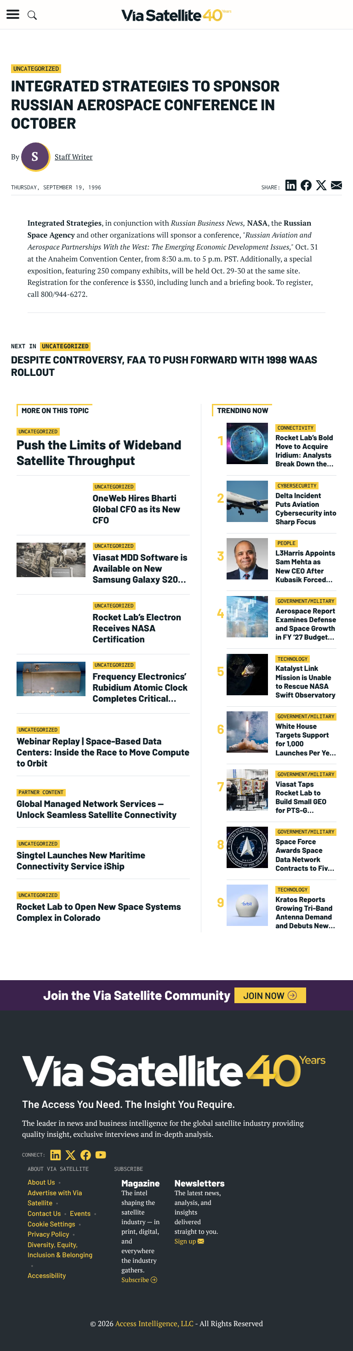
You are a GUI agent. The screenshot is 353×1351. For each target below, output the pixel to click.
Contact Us (44, 1213)
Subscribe (135, 1280)
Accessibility (47, 1276)
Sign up (186, 1241)
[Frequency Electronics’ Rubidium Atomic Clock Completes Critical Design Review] (51, 678)
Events (80, 1213)
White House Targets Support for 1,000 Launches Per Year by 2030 (305, 739)
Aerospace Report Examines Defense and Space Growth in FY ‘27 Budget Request (305, 624)
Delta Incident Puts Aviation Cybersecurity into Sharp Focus (305, 509)
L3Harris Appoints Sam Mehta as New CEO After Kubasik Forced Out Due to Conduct (305, 566)
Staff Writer (73, 157)
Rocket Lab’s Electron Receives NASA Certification (137, 627)
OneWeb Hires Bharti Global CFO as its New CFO (137, 508)
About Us (41, 1182)
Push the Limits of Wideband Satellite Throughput (99, 452)
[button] (13, 14)
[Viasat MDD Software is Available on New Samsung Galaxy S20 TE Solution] (51, 559)
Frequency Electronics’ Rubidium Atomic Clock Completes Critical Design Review (140, 687)
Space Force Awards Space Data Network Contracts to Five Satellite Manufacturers (303, 855)
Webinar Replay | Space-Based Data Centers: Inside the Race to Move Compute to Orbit (103, 751)
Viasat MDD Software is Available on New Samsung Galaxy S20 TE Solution (140, 568)
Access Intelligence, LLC (154, 1323)
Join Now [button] (265, 995)
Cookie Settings (51, 1224)
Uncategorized (36, 68)
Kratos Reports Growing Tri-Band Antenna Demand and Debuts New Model (303, 913)
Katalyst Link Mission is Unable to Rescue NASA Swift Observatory (305, 681)
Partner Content (41, 792)
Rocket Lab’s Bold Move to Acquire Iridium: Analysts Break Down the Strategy (304, 451)
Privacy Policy (48, 1234)
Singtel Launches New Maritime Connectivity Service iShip (81, 860)
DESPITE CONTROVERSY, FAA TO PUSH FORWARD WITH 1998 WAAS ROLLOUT (164, 365)
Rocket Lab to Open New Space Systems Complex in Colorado (99, 912)
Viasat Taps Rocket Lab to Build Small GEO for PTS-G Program (300, 797)
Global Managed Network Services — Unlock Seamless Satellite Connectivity (96, 809)
